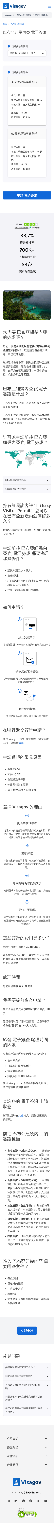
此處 (21, 1115)
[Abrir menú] (49, 6)
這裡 (21, 743)
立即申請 (27, 1331)
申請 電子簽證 (27, 195)
